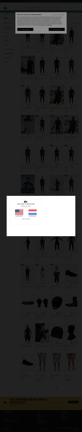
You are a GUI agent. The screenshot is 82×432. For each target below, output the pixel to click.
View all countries (26, 218)
